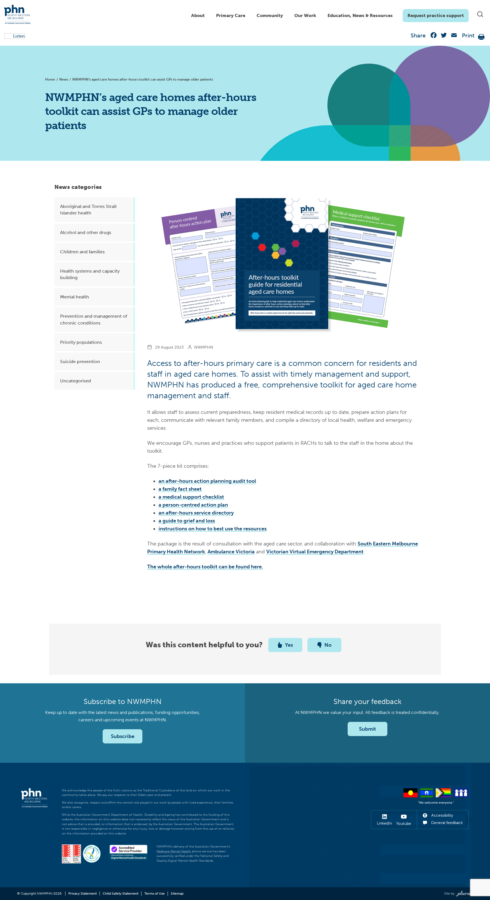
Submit (367, 729)
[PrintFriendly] (481, 36)
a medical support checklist (191, 497)
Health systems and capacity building (90, 274)
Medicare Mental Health (174, 851)
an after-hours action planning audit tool (207, 481)
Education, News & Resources (360, 15)
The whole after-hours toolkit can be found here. (205, 567)
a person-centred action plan (193, 505)
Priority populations (81, 342)
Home (50, 79)
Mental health (74, 297)
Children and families (82, 251)
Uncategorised (75, 380)
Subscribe (122, 736)
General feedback (446, 822)
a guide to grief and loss (187, 521)
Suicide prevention (80, 361)
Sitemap (177, 893)
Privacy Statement (82, 893)
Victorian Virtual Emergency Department (315, 552)
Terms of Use (154, 893)
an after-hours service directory (196, 513)
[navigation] (327, 14)
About (198, 15)
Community (270, 15)
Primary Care (230, 15)
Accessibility (441, 815)
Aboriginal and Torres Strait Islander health (88, 210)
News (63, 79)
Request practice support (435, 15)
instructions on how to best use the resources (213, 529)
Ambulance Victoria (231, 552)
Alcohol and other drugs (85, 232)
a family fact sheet (180, 489)
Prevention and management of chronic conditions (93, 319)
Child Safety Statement (120, 893)
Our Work (305, 15)
